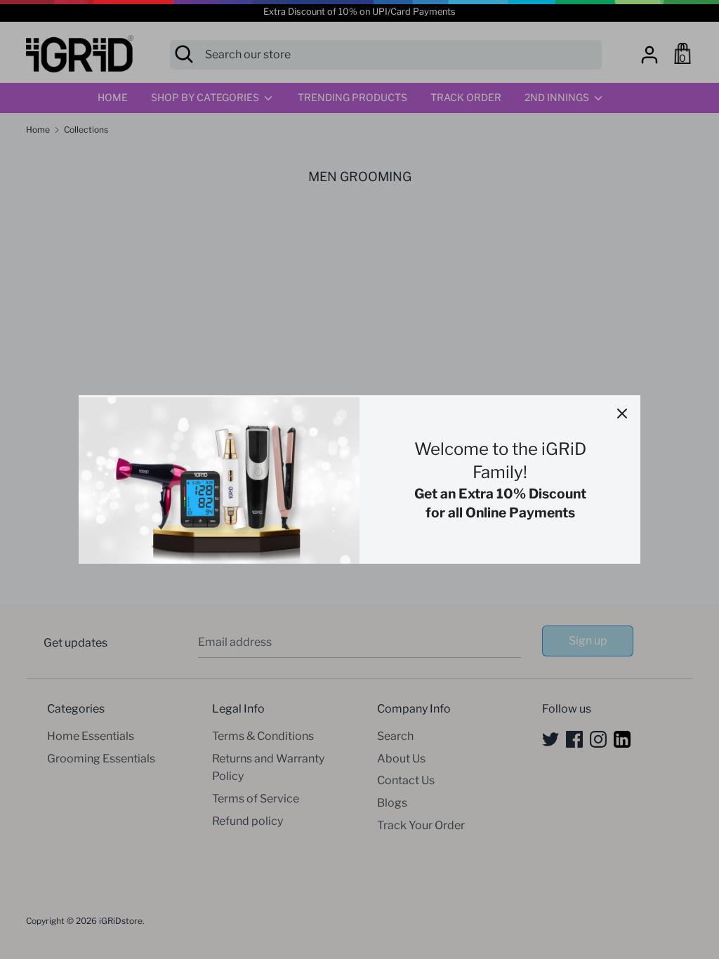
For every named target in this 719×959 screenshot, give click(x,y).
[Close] (622, 413)
